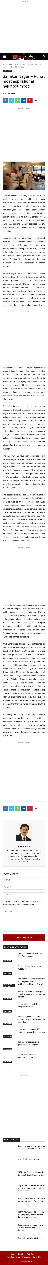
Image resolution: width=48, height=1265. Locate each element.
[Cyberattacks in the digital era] (9, 1242)
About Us (20, 1254)
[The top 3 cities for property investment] (9, 970)
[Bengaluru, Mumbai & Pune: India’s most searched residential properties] (9, 1020)
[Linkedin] (23, 100)
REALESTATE (13, 64)
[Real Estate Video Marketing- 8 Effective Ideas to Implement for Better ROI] (9, 995)
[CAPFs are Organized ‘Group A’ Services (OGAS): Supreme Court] (9, 1176)
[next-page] (8, 1067)
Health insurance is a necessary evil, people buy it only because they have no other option (31, 1214)
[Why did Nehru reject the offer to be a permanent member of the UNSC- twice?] (9, 1189)
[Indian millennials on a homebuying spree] (9, 1058)
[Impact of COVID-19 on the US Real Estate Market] (9, 957)
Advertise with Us (13, 1257)
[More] (36, 100)
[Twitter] (11, 100)
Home (5, 64)
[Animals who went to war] (9, 1163)
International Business (7, 985)
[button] (4, 56)
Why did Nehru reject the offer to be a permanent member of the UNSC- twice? (31, 1188)
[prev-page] (4, 1067)
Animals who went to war (28, 1159)
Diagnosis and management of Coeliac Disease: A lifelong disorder (31, 1227)
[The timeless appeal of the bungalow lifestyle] (9, 1008)
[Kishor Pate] (24, 832)
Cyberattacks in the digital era (30, 1238)
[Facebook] (5, 100)
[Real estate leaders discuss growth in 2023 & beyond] (9, 1045)
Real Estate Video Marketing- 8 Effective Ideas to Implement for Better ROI (31, 994)
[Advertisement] (24, 27)
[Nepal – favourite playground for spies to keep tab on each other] (9, 1149)
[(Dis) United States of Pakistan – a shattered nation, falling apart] (9, 1202)
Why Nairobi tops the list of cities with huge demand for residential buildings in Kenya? (31, 981)
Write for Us (31, 1254)
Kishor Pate (10, 93)
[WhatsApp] (17, 100)
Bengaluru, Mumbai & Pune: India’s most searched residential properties (31, 1019)
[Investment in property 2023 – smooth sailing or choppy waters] (9, 1033)
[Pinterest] (30, 100)
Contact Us (37, 1257)
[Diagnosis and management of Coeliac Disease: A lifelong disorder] (9, 1228)
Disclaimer (26, 1257)
